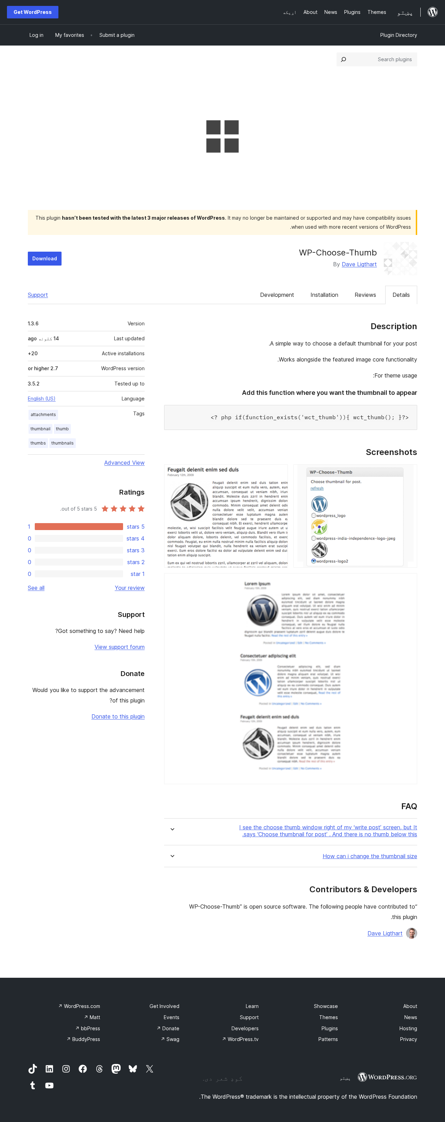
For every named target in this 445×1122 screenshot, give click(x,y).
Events (171, 1017)
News (410, 1017)
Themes (328, 1017)
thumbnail (40, 428)
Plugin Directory (398, 35)
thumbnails (62, 443)
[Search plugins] (343, 59)
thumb (62, 428)
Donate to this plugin (118, 716)
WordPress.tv (240, 1039)
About (410, 1006)
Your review (130, 587)
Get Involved (164, 1006)
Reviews (365, 294)
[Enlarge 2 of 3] (278, 473)
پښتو (345, 1078)
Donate (167, 1028)
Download (44, 258)
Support (38, 294)
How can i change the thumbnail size (370, 856)
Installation (324, 294)
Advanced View (124, 462)
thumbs (38, 443)
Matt (92, 1017)
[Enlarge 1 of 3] (407, 473)
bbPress (87, 1028)
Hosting (408, 1028)
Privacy (408, 1039)
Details (401, 294)
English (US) (42, 398)
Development (277, 294)
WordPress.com (79, 1006)
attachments (43, 414)
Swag (170, 1039)
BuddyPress (83, 1039)
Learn (252, 1006)
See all (36, 587)
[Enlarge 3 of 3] (407, 582)
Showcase (326, 1006)
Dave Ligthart (359, 264)
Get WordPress (33, 12)
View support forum (120, 646)
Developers (245, 1028)
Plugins (330, 1028)
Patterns (328, 1039)
